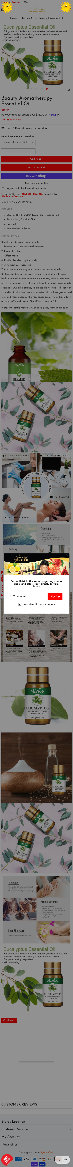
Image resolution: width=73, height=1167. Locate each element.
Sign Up (55, 596)
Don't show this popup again (38, 604)
